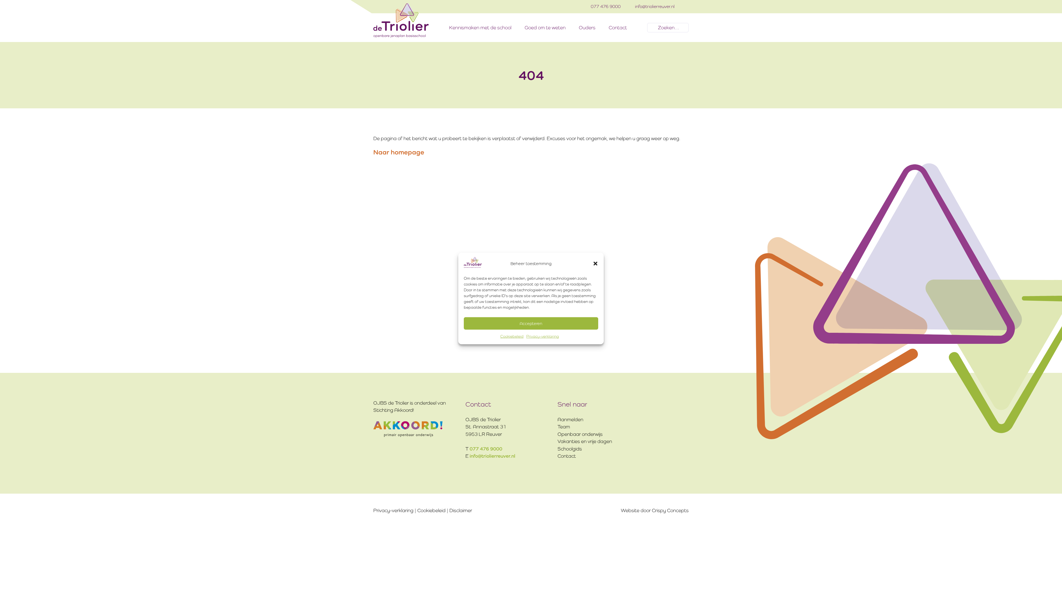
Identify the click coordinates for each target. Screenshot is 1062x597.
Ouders (587, 27)
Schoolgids (570, 449)
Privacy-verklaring (542, 336)
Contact (618, 27)
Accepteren (531, 323)
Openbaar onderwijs (580, 434)
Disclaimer (460, 510)
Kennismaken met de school (480, 27)
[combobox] (668, 27)
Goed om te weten (545, 27)
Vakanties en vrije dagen (585, 441)
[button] (595, 263)
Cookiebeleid (512, 336)
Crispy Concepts (670, 510)
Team (564, 427)
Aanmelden (570, 419)
